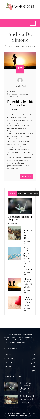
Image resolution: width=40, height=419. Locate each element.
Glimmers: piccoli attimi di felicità (28, 283)
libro (16, 96)
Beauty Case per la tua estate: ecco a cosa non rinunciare (28, 258)
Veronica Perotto (21, 86)
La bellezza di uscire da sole (27, 397)
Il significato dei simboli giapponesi (20, 218)
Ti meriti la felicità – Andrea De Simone (20, 105)
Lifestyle (12, 92)
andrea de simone (15, 94)
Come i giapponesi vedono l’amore (29, 301)
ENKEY (28, 416)
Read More (26, 176)
